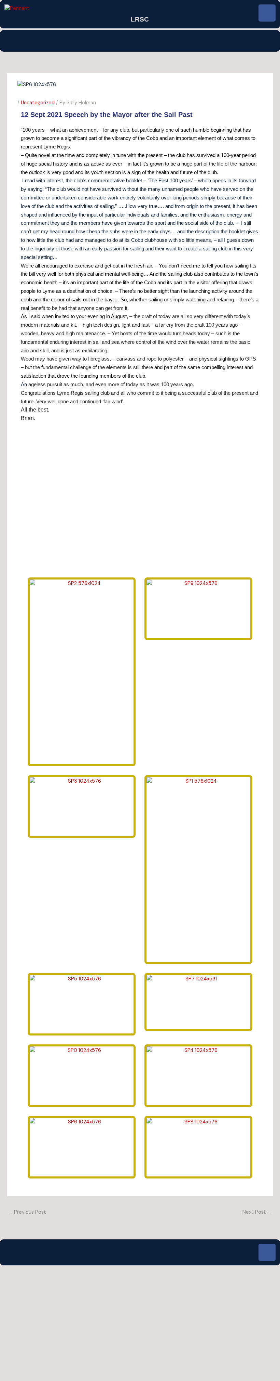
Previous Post (27, 1212)
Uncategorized (38, 103)
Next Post (257, 1212)
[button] (140, 41)
